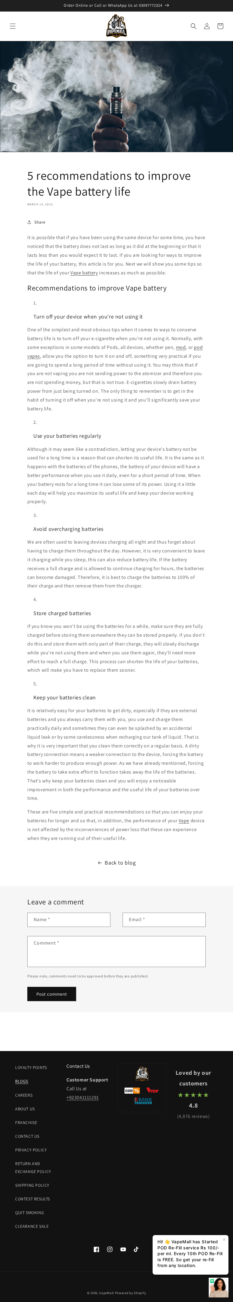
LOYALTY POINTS (31, 1067)
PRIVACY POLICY (31, 1150)
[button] (12, 26)
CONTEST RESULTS (32, 1199)
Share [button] (40, 222)
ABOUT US (25, 1109)
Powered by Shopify (130, 1293)
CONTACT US (27, 1136)
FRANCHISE (26, 1122)
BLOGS (21, 1081)
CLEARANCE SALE (32, 1226)
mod (181, 347)
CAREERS (23, 1095)
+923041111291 (82, 1097)
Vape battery (84, 273)
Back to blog (120, 862)
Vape (184, 820)
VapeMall (106, 1293)
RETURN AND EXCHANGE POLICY (33, 1167)
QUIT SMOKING (29, 1212)
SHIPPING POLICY (32, 1185)
